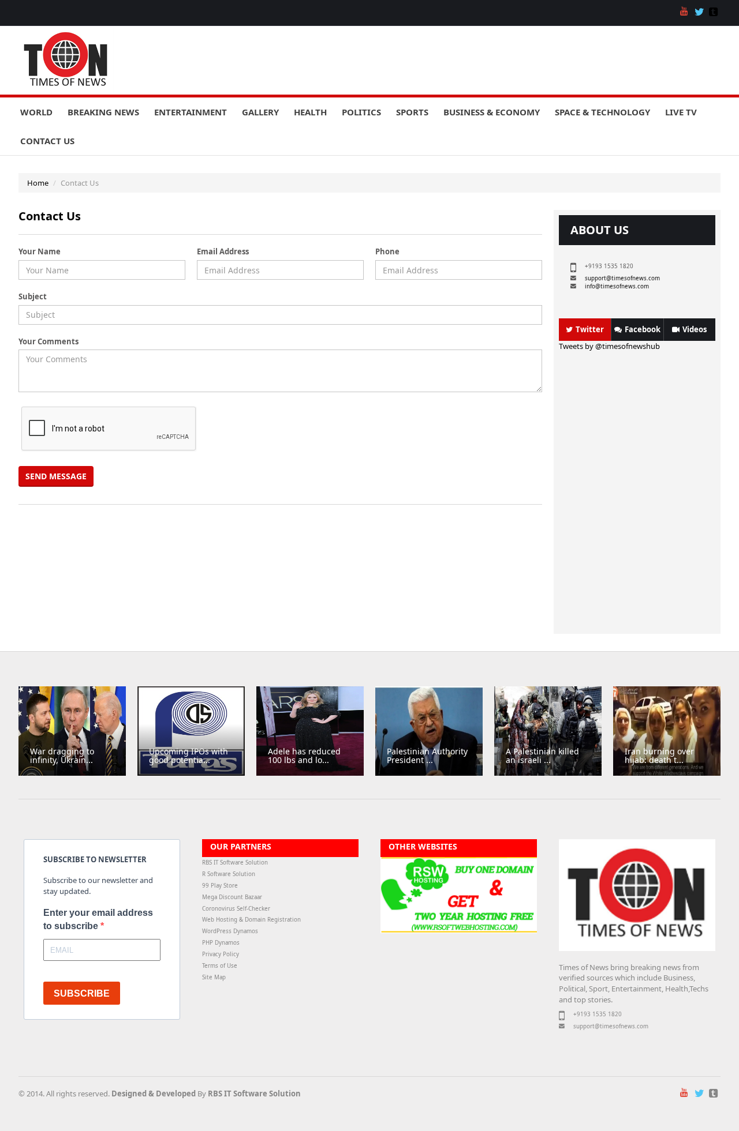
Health (310, 112)
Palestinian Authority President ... (427, 755)
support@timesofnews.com (622, 278)
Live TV (681, 112)
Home (37, 183)
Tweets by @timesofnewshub (609, 346)
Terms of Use (219, 966)
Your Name (39, 251)
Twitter (590, 329)
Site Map (214, 977)
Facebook (642, 329)
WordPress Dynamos (230, 931)
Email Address (223, 251)
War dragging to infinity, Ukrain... (62, 755)
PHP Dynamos (221, 942)
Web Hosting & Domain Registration (251, 919)
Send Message (56, 476)
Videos (694, 329)
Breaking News (103, 112)
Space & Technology (602, 112)
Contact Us (47, 140)
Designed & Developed (153, 1093)
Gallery (260, 112)
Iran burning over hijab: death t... (659, 755)
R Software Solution (228, 874)
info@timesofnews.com (617, 286)
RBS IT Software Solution (235, 862)
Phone (387, 251)
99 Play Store (220, 885)
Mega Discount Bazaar (232, 897)
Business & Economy (491, 112)
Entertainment (190, 112)
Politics (361, 112)
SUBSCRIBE (82, 993)
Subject (32, 296)
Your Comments (48, 341)
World (36, 112)
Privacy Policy (220, 954)
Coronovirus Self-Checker (236, 908)
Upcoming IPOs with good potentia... (188, 755)
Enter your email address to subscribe (98, 919)
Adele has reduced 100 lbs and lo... (304, 755)
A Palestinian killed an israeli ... (542, 755)
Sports (412, 112)
